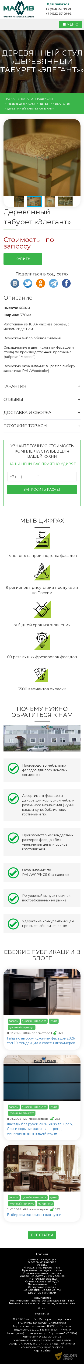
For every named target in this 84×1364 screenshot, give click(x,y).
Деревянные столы (42, 1284)
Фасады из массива (42, 1262)
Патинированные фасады (42, 1273)
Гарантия (15, 386)
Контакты (42, 1313)
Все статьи (42, 1235)
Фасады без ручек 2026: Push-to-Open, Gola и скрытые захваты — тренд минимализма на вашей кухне (40, 1129)
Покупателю (42, 1297)
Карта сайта (42, 1350)
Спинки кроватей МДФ (42, 1281)
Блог (42, 1308)
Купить (22, 259)
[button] (41, 157)
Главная (42, 1254)
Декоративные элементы (42, 1289)
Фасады (42, 1264)
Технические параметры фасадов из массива (42, 1303)
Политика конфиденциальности (42, 1322)
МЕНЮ (72, 24)
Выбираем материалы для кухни (34, 1215)
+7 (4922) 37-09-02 (58, 13)
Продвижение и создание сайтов (66, 1356)
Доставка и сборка (27, 412)
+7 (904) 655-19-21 (58, 9)
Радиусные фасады (42, 1287)
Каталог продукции (42, 1259)
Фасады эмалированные (42, 1267)
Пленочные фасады (42, 1278)
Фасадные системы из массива (42, 1276)
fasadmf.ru (31, 1319)
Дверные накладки (42, 1292)
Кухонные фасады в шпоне (42, 1270)
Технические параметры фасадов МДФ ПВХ (42, 1300)
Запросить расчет (42, 489)
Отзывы (13, 399)
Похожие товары (25, 425)
